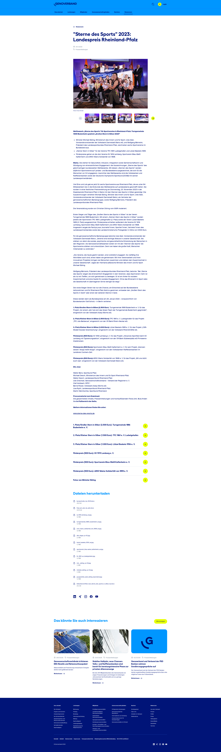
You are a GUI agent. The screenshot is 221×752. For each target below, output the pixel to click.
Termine (153, 726)
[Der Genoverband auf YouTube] (96, 596)
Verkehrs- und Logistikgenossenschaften (100, 729)
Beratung (75, 714)
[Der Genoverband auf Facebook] (91, 596)
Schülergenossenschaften (99, 722)
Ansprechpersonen (59, 714)
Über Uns (133, 711)
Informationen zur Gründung (119, 715)
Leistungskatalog (77, 723)
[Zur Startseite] (65, 4)
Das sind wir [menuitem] (59, 12)
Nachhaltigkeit (57, 727)
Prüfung (75, 711)
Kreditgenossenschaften (99, 709)
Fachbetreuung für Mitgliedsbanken (78, 726)
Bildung (75, 718)
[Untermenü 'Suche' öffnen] (153, 4)
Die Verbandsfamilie (59, 716)
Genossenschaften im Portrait (120, 722)
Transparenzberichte (87, 739)
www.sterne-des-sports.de (84, 413)
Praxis (152, 716)
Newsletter (153, 723)
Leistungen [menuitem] (71, 12)
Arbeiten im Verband (136, 714)
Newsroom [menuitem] (128, 12)
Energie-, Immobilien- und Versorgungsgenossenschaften (101, 725)
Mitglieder (95, 705)
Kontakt (56, 739)
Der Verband (57, 709)
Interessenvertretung (78, 716)
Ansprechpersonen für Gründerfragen (118, 718)
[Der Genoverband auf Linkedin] (74, 596)
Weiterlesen (58, 674)
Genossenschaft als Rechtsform (117, 712)
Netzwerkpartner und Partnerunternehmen (59, 719)
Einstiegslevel (134, 709)
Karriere (133, 705)
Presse (152, 711)
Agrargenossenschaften (99, 719)
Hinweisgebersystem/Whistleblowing (105, 739)
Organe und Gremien (59, 711)
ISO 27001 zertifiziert (122, 739)
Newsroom (79, 27)
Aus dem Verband (155, 709)
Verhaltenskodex (58, 725)
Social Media (154, 721)
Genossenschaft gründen (119, 705)
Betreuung (76, 709)
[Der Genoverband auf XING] (80, 596)
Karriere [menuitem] (117, 12)
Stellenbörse (134, 716)
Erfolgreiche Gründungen (118, 709)
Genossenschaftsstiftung (60, 723)
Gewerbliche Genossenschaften (98, 716)
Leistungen (76, 705)
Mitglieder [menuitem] (83, 12)
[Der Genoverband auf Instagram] (85, 596)
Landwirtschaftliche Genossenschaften (98, 712)
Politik (152, 714)
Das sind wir (57, 705)
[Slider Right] (153, 118)
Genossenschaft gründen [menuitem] (100, 12)
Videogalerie (154, 718)
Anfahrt (62, 739)
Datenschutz (68, 739)
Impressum (77, 739)
